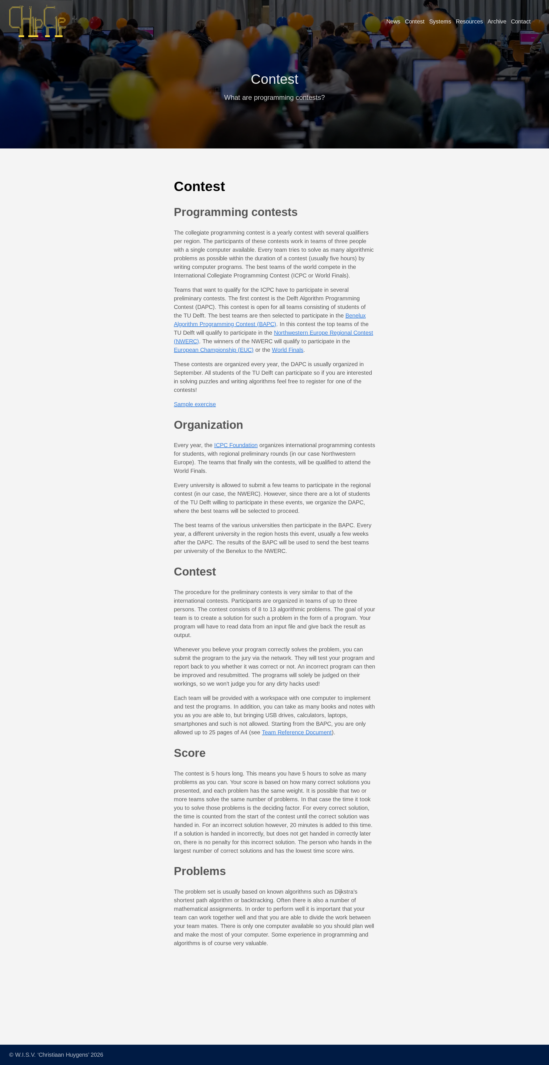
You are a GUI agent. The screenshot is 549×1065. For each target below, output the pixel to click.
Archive (497, 21)
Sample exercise (195, 404)
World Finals (287, 350)
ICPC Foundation (236, 445)
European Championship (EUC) (214, 350)
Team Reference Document (297, 732)
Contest (415, 21)
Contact (521, 21)
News (393, 21)
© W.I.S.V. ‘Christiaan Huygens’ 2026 (56, 1055)
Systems (440, 21)
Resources (469, 21)
